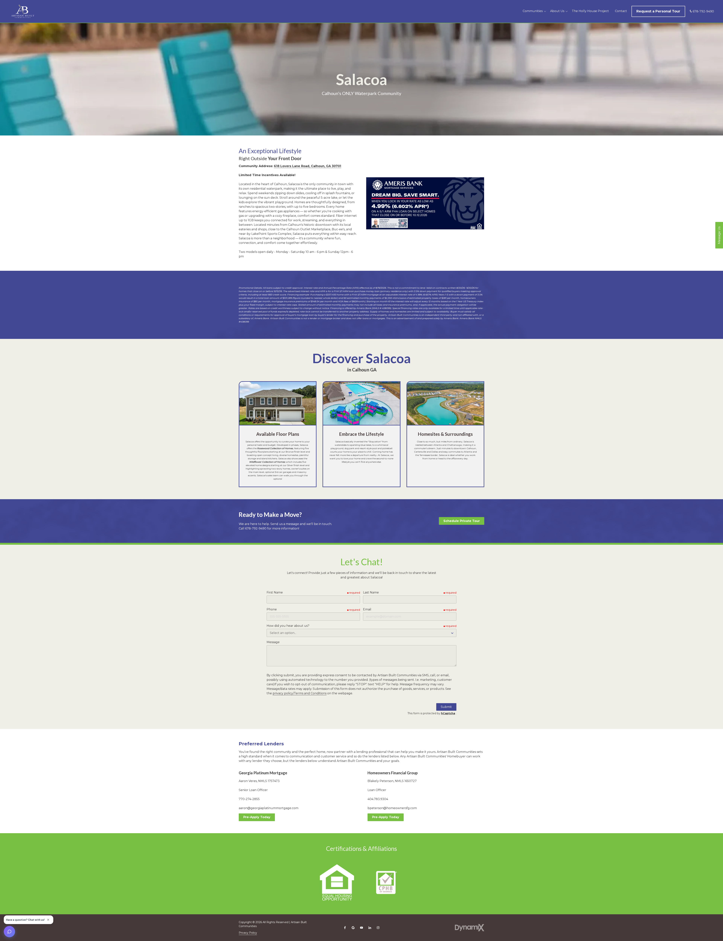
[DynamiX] (469, 928)
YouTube (361, 927)
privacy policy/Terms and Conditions (299, 693)
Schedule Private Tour (461, 521)
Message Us (719, 235)
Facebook (345, 927)
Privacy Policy (248, 932)
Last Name (371, 592)
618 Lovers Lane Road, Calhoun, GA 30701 (307, 166)
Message (273, 642)
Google (353, 927)
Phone (272, 609)
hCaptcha (448, 713)
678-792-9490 (703, 11)
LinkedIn (370, 927)
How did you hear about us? (288, 626)
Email (367, 609)
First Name (275, 592)
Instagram (378, 927)
